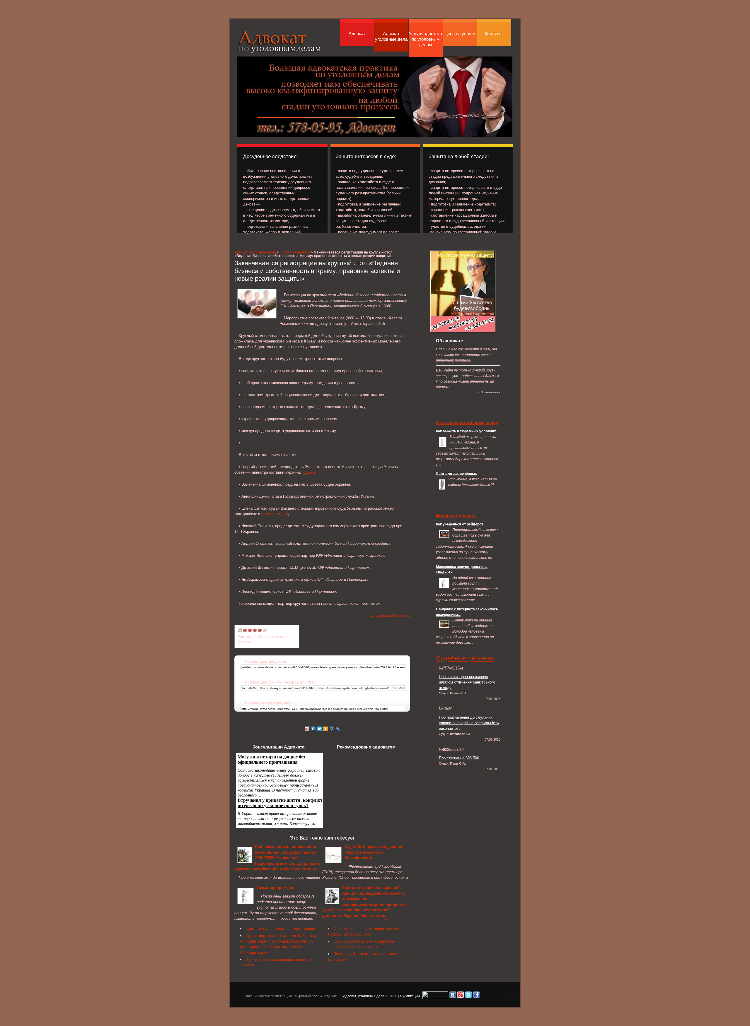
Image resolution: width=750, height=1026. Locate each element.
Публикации (410, 996)
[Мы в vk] (452, 996)
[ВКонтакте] (313, 729)
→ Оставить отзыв (488, 392)
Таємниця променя (275, 887)
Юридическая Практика (389, 615)
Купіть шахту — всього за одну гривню (280, 928)
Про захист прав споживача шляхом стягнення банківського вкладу (467, 682)
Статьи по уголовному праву (467, 422)
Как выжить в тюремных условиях (466, 431)
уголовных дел (274, 514)
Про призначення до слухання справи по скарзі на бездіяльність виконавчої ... (469, 723)
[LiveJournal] (338, 729)
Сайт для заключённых (456, 473)
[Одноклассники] (326, 729)
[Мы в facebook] (476, 996)
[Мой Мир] (332, 729)
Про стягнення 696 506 (459, 758)
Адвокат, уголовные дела (279, 42)
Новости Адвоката (295, 252)
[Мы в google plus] (460, 996)
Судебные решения (465, 658)
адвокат (309, 472)
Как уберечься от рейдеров (459, 524)
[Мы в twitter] (468, 996)
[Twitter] (319, 729)
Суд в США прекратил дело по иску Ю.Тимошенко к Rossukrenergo (373, 852)
